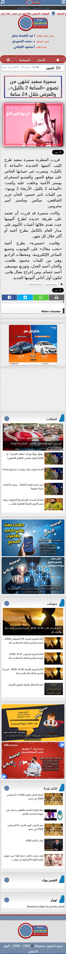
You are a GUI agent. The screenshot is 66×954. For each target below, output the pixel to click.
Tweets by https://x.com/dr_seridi (45, 906)
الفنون (50, 67)
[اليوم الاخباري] (33, 537)
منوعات (52, 603)
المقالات (51, 418)
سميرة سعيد (51, 284)
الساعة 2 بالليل (35, 284)
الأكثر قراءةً (50, 788)
